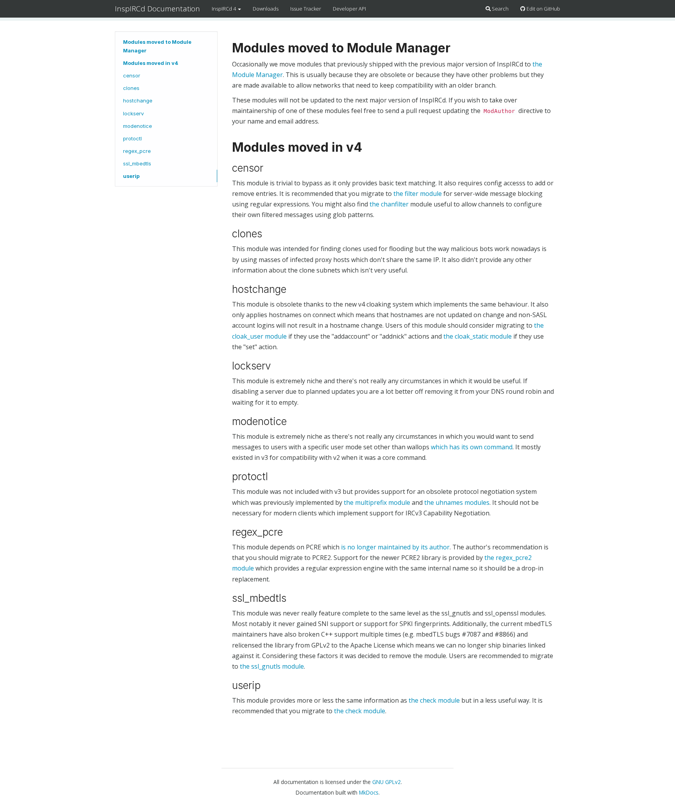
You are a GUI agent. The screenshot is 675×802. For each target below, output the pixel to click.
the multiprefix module (377, 502)
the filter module (417, 193)
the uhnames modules (456, 502)
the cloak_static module (477, 336)
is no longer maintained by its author (395, 547)
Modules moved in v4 (151, 63)
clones (131, 88)
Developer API (349, 8)
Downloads (266, 8)
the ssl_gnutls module (272, 666)
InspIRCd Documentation (157, 9)
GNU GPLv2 (386, 782)
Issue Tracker (305, 8)
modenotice (137, 126)
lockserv (133, 113)
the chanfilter (389, 204)
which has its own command (471, 447)
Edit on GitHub (542, 8)
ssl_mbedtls (137, 163)
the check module (434, 700)
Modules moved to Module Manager (157, 46)
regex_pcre (137, 151)
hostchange (137, 100)
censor (131, 75)
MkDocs (369, 792)
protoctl (132, 138)
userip (131, 176)
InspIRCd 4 (224, 8)
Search (500, 8)
